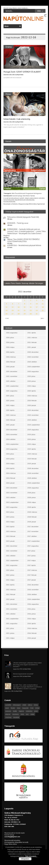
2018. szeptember (33, 483)
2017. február (31, 575)
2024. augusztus (11, 449)
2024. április (10, 468)
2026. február (10, 362)
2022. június (10, 575)
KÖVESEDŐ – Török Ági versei (17, 223)
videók (32, 714)
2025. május (10, 405)
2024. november (11, 434)
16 (31, 307)
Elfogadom (25, 859)
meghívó (21, 711)
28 (18, 314)
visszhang (8, 717)
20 (12, 310)
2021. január (31, 347)
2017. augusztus (33, 546)
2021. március (32, 337)
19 (6, 310)
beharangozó (16, 705)
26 (6, 314)
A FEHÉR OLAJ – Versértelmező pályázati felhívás (24, 245)
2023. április (10, 526)
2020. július (31, 376)
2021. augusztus (11, 623)
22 (25, 310)
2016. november (33, 589)
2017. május (31, 560)
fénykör (13, 708)
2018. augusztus (33, 488)
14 (18, 307)
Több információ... (31, 856)
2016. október (32, 594)
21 (18, 310)
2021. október (10, 614)
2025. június (10, 400)
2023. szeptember (12, 502)
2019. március (32, 454)
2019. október (32, 420)
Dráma (9, 46)
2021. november (11, 609)
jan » (42, 318)
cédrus (30, 705)
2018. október (32, 478)
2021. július (10, 628)
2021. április (31, 333)
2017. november (32, 531)
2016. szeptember (33, 599)
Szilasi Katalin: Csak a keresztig (17, 119)
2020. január (31, 405)
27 (12, 314)
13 (12, 307)
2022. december (11, 546)
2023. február (10, 536)
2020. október (32, 362)
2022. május (10, 580)
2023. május (10, 522)
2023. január (10, 541)
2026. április (10, 352)
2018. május (31, 502)
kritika (37, 708)
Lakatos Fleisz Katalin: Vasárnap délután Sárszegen (24, 283)
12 (6, 307)
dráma (36, 705)
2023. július (10, 512)
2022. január (10, 599)
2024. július (10, 454)
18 (43, 307)
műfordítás (29, 711)
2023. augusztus (11, 507)
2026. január (10, 367)
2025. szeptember (12, 386)
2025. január (10, 425)
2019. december (33, 410)
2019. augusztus (33, 430)
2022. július (10, 570)
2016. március (32, 628)
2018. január (31, 522)
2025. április (10, 410)
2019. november (33, 415)
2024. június (10, 459)
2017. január (31, 580)
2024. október (10, 439)
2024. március (11, 473)
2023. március (11, 531)
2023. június (10, 517)
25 (43, 310)
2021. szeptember (12, 619)
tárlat (22, 714)
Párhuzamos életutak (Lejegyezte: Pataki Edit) (23, 217)
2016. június (31, 614)
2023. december (11, 488)
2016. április (31, 623)
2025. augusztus (11, 391)
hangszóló (25, 708)
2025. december (11, 371)
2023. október (10, 497)
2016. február (32, 633)
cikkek (24, 705)
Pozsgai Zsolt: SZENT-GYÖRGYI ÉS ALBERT (22, 71)
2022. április (10, 585)
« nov (7, 318)
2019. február (32, 459)
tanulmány (15, 714)
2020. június (31, 381)
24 (37, 310)
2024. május (10, 463)
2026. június (10, 342)
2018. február (32, 517)
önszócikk (16, 717)
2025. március (11, 415)
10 (37, 304)
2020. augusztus (33, 371)
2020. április (31, 391)
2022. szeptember (12, 560)
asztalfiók (8, 705)
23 (31, 310)
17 (37, 307)
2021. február (32, 342)
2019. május (31, 444)
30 (31, 314)
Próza (8, 94)
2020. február (32, 400)
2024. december (11, 430)
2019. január (31, 463)
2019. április (31, 449)
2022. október (10, 556)
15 (25, 307)
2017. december (32, 526)
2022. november (11, 551)
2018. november (33, 473)
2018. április (31, 507)
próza (36, 711)
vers (27, 714)
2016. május (31, 619)
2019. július (31, 434)
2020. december (33, 352)
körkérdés (8, 711)
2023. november (11, 493)
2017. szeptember (33, 541)
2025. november (11, 376)
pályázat (7, 714)
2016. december (33, 585)
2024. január (10, 483)
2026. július (10, 337)
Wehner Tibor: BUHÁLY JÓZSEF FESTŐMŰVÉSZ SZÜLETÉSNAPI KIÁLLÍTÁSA (23, 240)
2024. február (10, 478)
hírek (31, 708)
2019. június (31, 439)
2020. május (31, 386)
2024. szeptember (12, 444)
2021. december (11, 604)
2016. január (31, 638)
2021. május (10, 638)
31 (37, 314)
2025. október (10, 381)
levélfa (15, 711)
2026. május (10, 347)
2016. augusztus (33, 604)
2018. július (31, 493)
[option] (25, 273)
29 (25, 314)
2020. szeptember (33, 367)
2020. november (33, 357)
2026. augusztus (11, 333)
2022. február (10, 594)
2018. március (32, 512)
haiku (18, 708)
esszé (7, 708)
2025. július (10, 396)
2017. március (32, 570)
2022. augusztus (11, 565)
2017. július (31, 551)
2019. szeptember (33, 425)
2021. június (10, 633)
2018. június (31, 497)
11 (43, 304)
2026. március (11, 357)
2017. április (31, 565)
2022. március (11, 589)
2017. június (31, 556)
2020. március (32, 396)
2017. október (32, 536)
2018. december (33, 468)
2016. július (31, 609)
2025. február (10, 420)
